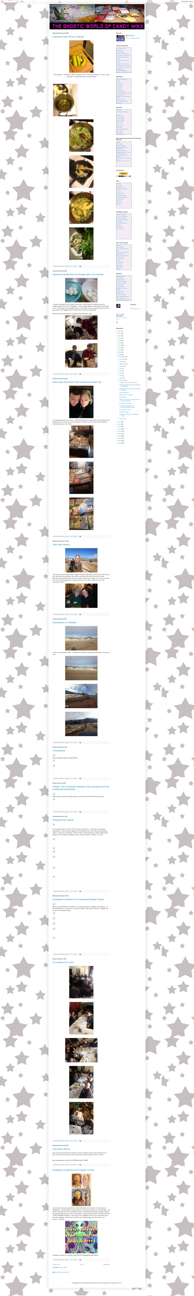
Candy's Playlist (120, 247)
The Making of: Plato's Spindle (123, 65)
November (122, 359)
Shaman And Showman (121, 188)
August (121, 366)
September (122, 364)
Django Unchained (120, 91)
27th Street (119, 110)
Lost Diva (118, 204)
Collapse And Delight (121, 214)
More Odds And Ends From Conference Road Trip (77, 382)
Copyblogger (119, 221)
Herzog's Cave (119, 84)
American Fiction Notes (121, 223)
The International (120, 99)
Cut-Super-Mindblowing (121, 79)
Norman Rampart (120, 118)
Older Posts (106, 1264)
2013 (119, 426)
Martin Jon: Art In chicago (122, 255)
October (121, 361)
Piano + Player (119, 130)
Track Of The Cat (120, 134)
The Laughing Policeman (122, 101)
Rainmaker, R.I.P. (120, 187)
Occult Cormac (119, 132)
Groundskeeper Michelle (122, 129)
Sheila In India (119, 122)
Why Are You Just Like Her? (122, 160)
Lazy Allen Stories (61, 1149)
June (120, 371)
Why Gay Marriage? (120, 145)
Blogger (120, 1283)
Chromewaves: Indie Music (122, 248)
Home (81, 1264)
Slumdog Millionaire (120, 94)
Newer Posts (56, 1264)
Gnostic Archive (119, 293)
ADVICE (118, 62)
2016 (119, 354)
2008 (119, 438)
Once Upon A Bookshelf (121, 216)
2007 (119, 440)
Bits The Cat (119, 200)
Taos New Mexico (61, 544)
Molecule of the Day (121, 294)
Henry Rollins (119, 267)
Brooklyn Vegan (120, 262)
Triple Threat (119, 202)
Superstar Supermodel (121, 197)
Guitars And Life (120, 125)
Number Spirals (119, 284)
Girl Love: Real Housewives (122, 57)
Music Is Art (119, 245)
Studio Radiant (119, 258)
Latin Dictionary (119, 278)
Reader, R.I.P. (119, 192)
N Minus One (119, 115)
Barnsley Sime (119, 265)
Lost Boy (118, 183)
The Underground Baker (122, 111)
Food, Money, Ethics (121, 48)
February (122, 380)
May (120, 373)
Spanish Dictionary (120, 286)
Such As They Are (120, 254)
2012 (119, 429)
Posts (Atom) (63, 1267)
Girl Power (118, 82)
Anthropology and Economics (123, 299)
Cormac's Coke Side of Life (122, 63)
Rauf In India (119, 123)
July (120, 368)
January (121, 419)
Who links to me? (135, 309)
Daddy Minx (119, 185)
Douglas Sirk (119, 102)
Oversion (118, 260)
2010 (119, 433)
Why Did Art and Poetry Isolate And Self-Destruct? (123, 153)
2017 (119, 352)
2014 (119, 424)
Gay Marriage (119, 50)
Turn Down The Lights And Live (123, 55)
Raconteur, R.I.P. (120, 194)
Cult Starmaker (119, 199)
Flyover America (120, 228)
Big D (117, 250)
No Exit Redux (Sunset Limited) (123, 93)
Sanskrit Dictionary (120, 276)
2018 (119, 350)
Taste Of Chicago (120, 117)
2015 (119, 422)
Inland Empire (119, 86)
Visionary (118, 190)
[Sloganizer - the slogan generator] (61, 1272)
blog (119, 314)
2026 (119, 331)
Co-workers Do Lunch (63, 962)
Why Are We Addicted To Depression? (122, 148)
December (122, 356)
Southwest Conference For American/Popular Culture (78, 899)
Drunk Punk (119, 263)
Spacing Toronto (120, 291)
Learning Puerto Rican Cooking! (68, 36)
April (120, 375)
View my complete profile (133, 38)
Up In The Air (119, 89)
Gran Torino (119, 87)
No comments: (74, 266)
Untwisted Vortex (120, 279)
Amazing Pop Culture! (63, 820)
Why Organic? (119, 144)
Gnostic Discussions (121, 298)
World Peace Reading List (122, 53)
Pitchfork (118, 269)
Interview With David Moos (122, 60)
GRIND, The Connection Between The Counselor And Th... (129, 400)
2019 (119, 347)
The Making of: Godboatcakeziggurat (121, 70)
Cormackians (59, 750)
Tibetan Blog (119, 127)
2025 (119, 333)
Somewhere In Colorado (64, 622)
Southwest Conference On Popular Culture (73, 1170)
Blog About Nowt (120, 120)
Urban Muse (119, 226)
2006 (119, 443)
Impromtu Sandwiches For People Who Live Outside (78, 274)
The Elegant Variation (121, 218)
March (121, 378)
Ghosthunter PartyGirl (121, 195)
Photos (118, 58)
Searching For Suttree (121, 283)
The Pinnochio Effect (121, 281)
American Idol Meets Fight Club (123, 72)
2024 (119, 336)
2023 (119, 338)
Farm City (118, 224)
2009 (119, 436)
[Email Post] (80, 266)
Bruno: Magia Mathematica (122, 296)
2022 (119, 340)
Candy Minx (131, 35)
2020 (119, 345)
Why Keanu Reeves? (121, 150)
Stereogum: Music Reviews (122, 252)
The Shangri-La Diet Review (122, 67)
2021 (119, 343)
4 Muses (118, 81)
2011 (119, 431)
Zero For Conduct (120, 256)
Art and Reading (120, 51)
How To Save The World (122, 219)
